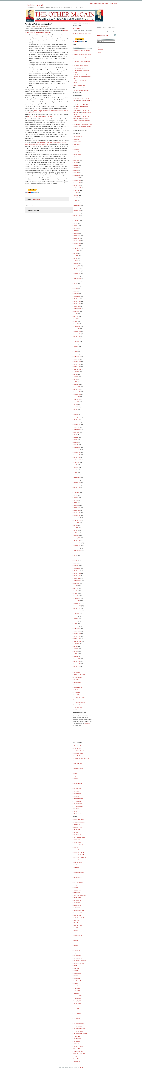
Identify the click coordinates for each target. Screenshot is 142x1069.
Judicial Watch (77, 902)
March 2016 (76, 475)
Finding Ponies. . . (78, 885)
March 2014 (76, 535)
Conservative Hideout (79, 852)
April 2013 (76, 563)
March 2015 (76, 505)
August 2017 (76, 432)
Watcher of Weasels (78, 1048)
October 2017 (77, 427)
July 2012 (76, 585)
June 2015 (76, 497)
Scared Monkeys (78, 985)
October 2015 (77, 487)
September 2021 (77, 308)
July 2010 (76, 646)
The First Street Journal (79, 702)
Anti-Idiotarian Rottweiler (79, 750)
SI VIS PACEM (77, 990)
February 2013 (77, 568)
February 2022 (77, 296)
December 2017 (77, 422)
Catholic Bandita (77, 842)
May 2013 (76, 560)
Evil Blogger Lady (78, 682)
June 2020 (76, 346)
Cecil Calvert (77, 847)
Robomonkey (77, 978)
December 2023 (77, 240)
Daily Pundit (76, 776)
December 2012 (77, 573)
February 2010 (77, 658)
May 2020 (76, 349)
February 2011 (77, 628)
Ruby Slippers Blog (78, 980)
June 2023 (76, 255)
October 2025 (77, 185)
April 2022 (76, 291)
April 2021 (76, 321)
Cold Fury (76, 773)
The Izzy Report (77, 1013)
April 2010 (76, 653)
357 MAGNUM (76, 28)
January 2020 (77, 359)
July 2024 (76, 223)
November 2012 (77, 575)
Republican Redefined (79, 963)
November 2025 (77, 182)
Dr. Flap (75, 870)
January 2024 (77, 238)
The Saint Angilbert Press (79, 1028)
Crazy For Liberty (78, 862)
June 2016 (76, 467)
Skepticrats (76, 993)
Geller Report (77, 144)
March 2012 (76, 595)
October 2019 (77, 366)
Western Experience (78, 1051)
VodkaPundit (76, 808)
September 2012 (77, 580)
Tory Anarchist (77, 1041)
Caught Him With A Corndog (80, 844)
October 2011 (77, 608)
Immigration (36, 199)
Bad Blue (76, 832)
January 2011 (77, 631)
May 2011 (76, 621)
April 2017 (76, 442)
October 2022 (77, 276)
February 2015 (77, 507)
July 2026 (76, 162)
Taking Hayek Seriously (79, 1000)
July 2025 (76, 192)
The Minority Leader (78, 1016)
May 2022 (76, 288)
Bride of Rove (77, 771)
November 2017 (77, 424)
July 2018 (76, 404)
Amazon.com (87, 723)
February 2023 (77, 265)
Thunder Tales (77, 1036)
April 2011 (76, 623)
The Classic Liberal (78, 1011)
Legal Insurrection (78, 783)
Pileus (75, 943)
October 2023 (77, 245)
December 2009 (77, 663)
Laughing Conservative (79, 910)
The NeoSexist (77, 1018)
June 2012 (76, 588)
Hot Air (75, 146)
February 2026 (77, 175)
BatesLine (76, 760)
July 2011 (76, 616)
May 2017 (76, 439)
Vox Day (75, 811)
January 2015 (77, 510)
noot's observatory (78, 932)
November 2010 (77, 636)
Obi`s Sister (76, 791)
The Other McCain (35, 4)
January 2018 (77, 419)
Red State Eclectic (78, 958)
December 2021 (77, 301)
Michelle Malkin (77, 154)
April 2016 (76, 472)
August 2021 (76, 311)
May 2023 (76, 258)
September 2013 (77, 550)
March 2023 (76, 263)
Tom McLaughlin (77, 1038)
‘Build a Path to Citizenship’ (38, 23)
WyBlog (75, 1056)
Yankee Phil (76, 1058)
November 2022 (77, 273)
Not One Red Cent (78, 935)
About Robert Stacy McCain (101, 3)
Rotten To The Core (78, 694)
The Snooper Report (78, 1031)
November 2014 (77, 515)
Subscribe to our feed (102, 35)
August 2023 (76, 250)
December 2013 (77, 543)
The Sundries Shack (78, 806)
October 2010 (77, 638)
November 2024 (77, 213)
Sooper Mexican (77, 998)
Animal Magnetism (78, 677)
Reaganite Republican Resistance (81, 953)
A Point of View (77, 824)
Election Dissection (78, 877)
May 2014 (76, 530)
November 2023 (77, 243)
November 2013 (77, 545)
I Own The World (77, 781)
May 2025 (76, 197)
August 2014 (76, 522)
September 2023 (77, 248)
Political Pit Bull (77, 950)
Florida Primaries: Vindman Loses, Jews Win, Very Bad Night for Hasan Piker (82, 76)
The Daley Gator (77, 699)
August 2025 (76, 190)
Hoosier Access (77, 897)
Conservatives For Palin (79, 859)
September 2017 (77, 429)
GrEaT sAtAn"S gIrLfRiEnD (80, 895)
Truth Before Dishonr (78, 710)
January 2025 (77, 208)
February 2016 (77, 477)
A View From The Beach (79, 674)
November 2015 (77, 485)
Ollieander (76, 940)
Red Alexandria (77, 955)
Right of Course (77, 973)
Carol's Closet (77, 839)
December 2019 (77, 361)
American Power (77, 748)
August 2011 (76, 613)
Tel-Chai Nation (77, 1003)
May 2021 (76, 318)
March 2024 (76, 233)
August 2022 (76, 281)
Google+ (82, 1067)
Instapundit (76, 151)
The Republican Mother (79, 1023)
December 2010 (77, 633)
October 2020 (77, 336)
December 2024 (77, 210)
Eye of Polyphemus (78, 882)
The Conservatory (78, 801)
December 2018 (77, 391)
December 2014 (77, 512)
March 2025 (76, 203)
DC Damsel (76, 867)
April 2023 (76, 260)
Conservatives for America (80, 857)
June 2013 (76, 558)
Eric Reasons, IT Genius (79, 880)
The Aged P (76, 1008)
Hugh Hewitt (76, 149)
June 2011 (76, 618)
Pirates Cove (77, 689)
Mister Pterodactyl (78, 925)
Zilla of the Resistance (79, 813)
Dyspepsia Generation (79, 872)
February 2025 (77, 205)
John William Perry (78, 900)
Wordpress (100, 49)
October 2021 (77, 306)
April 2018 (76, 412)
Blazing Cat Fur (77, 834)
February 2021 (77, 326)
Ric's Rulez (76, 968)
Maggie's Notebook (78, 687)
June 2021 (76, 316)
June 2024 (76, 225)
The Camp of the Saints (79, 697)
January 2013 (77, 570)
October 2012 (77, 578)
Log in (99, 47)
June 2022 (76, 286)
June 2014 (76, 527)
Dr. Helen (76, 778)
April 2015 (76, 502)
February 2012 (77, 598)
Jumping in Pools (77, 905)
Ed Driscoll (76, 139)
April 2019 (76, 381)
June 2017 (76, 437)
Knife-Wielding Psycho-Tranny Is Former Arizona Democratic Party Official (82, 120)
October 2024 (77, 215)
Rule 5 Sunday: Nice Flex (79, 85)
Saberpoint (76, 983)
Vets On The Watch (78, 1046)
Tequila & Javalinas (78, 1006)
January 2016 (77, 480)
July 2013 (76, 555)
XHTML (99, 52)
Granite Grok (77, 892)
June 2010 (76, 648)
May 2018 (76, 409)
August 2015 (76, 492)
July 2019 (76, 374)
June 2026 (76, 165)
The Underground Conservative (81, 1033)
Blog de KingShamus (78, 768)
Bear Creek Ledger (78, 763)
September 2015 (77, 490)
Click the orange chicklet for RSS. (81, 90)
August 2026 (76, 160)
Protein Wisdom (77, 793)
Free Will (76, 887)
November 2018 (77, 394)
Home (91, 3)
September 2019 (77, 369)
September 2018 (77, 399)
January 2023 (77, 268)
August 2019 (76, 371)
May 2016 (76, 469)
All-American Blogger (78, 745)
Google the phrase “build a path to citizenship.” (40, 116)
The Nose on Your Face (79, 1021)
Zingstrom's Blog (77, 1061)
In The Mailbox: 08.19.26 (79, 68)
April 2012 (76, 593)
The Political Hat (77, 704)
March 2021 (76, 323)
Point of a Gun (77, 948)
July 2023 (76, 253)
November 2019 (77, 364)
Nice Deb (76, 930)
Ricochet (76, 970)
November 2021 (77, 303)
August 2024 (76, 220)
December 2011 (77, 603)
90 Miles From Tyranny (79, 819)
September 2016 (77, 459)
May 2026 (76, 167)
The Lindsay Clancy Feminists (81, 65)
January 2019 (77, 389)
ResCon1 (76, 965)
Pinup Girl (76, 945)
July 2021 (76, 313)
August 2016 (76, 462)
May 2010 (76, 651)
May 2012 (76, 590)
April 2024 (76, 230)
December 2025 (77, 180)
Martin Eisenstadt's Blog (79, 917)
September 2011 (77, 611)
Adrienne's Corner (78, 827)
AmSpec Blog (77, 829)
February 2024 (77, 235)
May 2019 (76, 379)
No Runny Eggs (77, 788)
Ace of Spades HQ (78, 136)
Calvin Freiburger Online (79, 837)
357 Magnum (77, 672)
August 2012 (76, 583)
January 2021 (77, 328)
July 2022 (76, 283)
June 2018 (76, 407)
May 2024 (76, 228)
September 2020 (77, 339)
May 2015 (76, 500)
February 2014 (77, 537)
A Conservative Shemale (79, 822)
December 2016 (77, 452)
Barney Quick (77, 755)
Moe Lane (76, 786)
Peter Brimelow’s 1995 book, (45, 143)
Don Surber (76, 679)
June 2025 (76, 195)
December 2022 (77, 271)
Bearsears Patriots (78, 765)
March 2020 (76, 354)
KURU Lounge (77, 907)
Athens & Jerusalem (78, 753)
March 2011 (76, 626)
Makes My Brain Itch (78, 912)
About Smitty (113, 3)
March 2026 (76, 172)
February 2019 (77, 386)
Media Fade (76, 920)
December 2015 (77, 482)
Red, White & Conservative (80, 960)
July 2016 (76, 464)
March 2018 (76, 414)
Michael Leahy (77, 922)
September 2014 (77, 520)
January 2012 (77, 600)
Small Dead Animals (78, 798)
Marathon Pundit (77, 915)
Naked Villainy (77, 927)
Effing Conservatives (78, 875)
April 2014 (76, 532)
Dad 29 (75, 864)
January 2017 (77, 449)
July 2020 (76, 344)
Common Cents (77, 849)
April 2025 (76, 200)
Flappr (75, 684)
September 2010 (77, 641)
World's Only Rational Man (80, 1053)
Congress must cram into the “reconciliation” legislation (46, 31)
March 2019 (76, 384)
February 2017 (77, 447)
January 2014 (77, 540)
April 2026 (76, 170)
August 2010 (76, 643)
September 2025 (77, 187)
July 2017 (76, 434)
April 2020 (76, 351)
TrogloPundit (76, 1043)
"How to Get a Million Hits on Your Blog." (82, 33)
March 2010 (76, 656)
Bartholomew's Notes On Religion (81, 758)
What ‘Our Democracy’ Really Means (82, 54)
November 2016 (77, 454)
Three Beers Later (78, 707)
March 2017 (76, 444)
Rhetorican (76, 796)
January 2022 (77, 298)
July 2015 (76, 495)
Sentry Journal (77, 988)
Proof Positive (77, 692)
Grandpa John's (77, 890)
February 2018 (77, 417)
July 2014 (76, 525)
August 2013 (76, 553)
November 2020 (77, 333)
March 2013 (76, 565)
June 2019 (76, 376)
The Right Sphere (78, 1026)
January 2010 (77, 661)
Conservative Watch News (80, 854)
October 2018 (77, 396)
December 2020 (77, 331)
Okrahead (76, 938)
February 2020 (77, 356)
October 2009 (77, 666)
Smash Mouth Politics (79, 995)
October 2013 (77, 548)
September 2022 (77, 278)
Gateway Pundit (77, 141)
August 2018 (76, 401)
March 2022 (76, 293)
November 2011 (77, 605)
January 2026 (77, 177)
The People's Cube (78, 803)
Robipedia (76, 975)
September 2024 (77, 218)
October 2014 (77, 517)
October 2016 (77, 457)
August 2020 (76, 341)
